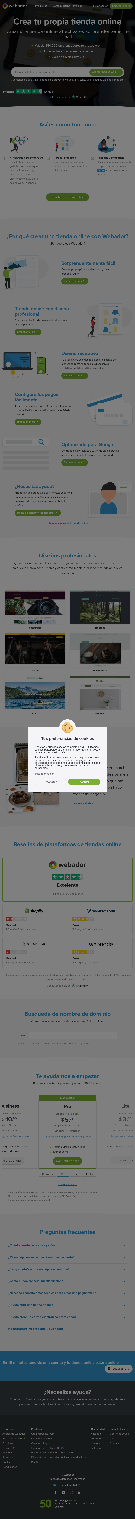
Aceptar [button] (84, 782)
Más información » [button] (45, 773)
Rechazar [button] (51, 782)
